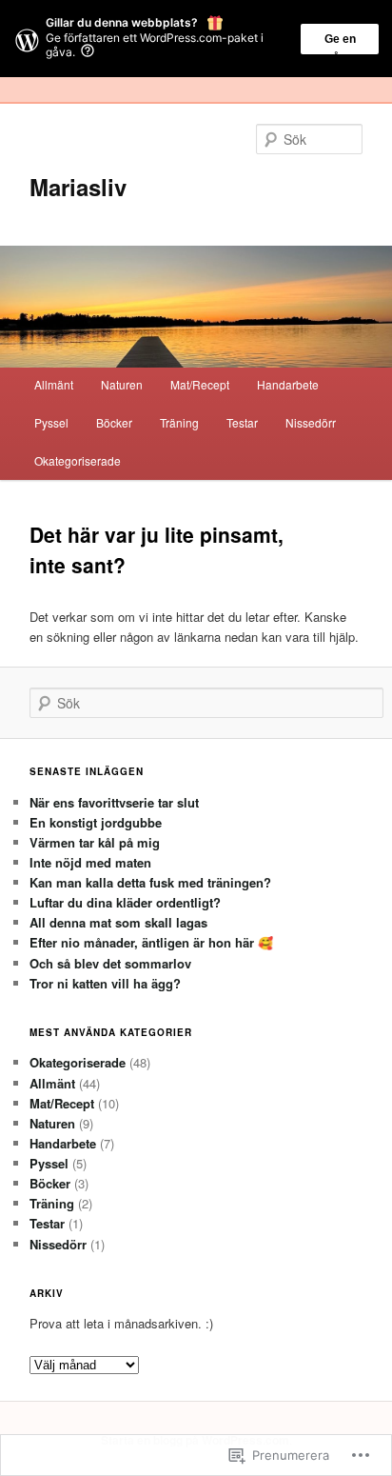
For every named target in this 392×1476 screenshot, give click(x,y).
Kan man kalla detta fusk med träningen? (150, 882)
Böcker (114, 422)
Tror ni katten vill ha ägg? (105, 983)
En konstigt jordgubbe (95, 822)
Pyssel (51, 422)
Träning (179, 422)
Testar (242, 422)
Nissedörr (310, 422)
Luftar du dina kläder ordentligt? (125, 902)
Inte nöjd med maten (90, 862)
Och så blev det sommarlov (110, 963)
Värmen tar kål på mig (94, 842)
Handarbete (288, 384)
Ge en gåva (340, 43)
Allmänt (53, 384)
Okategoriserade (77, 460)
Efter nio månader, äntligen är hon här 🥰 (151, 942)
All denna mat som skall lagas (118, 922)
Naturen (122, 384)
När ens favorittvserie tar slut (114, 802)
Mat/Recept (199, 384)
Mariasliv (78, 186)
